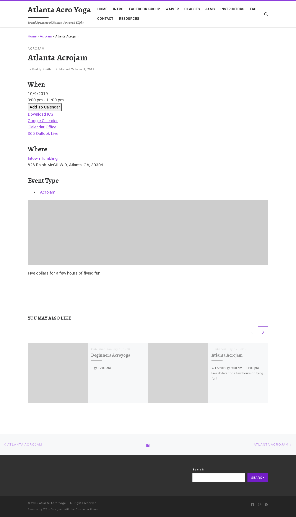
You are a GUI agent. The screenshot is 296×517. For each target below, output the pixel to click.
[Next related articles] (263, 331)
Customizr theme (87, 509)
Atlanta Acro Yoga (52, 503)
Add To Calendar (44, 107)
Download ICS (40, 114)
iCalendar (36, 126)
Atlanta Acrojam (226, 355)
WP (45, 509)
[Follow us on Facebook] (252, 505)
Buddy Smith (41, 69)
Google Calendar (43, 120)
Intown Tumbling (43, 158)
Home (32, 36)
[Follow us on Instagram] (259, 505)
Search (198, 469)
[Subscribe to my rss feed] (266, 505)
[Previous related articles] (252, 331)
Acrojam (46, 36)
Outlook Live (47, 133)
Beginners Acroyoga (110, 355)
